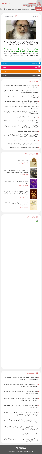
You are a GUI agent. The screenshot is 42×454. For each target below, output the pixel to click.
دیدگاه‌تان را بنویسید (9, 17)
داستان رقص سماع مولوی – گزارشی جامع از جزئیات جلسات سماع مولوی (21, 107)
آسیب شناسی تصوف (22, 160)
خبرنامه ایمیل (20, 75)
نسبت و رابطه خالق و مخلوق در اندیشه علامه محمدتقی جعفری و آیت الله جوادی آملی (21, 91)
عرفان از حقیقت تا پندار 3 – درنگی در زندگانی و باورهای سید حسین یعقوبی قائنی (16, 193)
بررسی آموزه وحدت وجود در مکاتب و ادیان (26, 140)
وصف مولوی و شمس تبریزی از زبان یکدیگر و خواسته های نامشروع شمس (21, 378)
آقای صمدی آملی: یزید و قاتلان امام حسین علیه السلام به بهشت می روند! (21, 385)
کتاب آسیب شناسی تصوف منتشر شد (28, 131)
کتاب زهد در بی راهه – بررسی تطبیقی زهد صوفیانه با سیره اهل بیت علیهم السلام (16, 171)
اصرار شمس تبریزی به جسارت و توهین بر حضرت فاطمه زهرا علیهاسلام (21, 421)
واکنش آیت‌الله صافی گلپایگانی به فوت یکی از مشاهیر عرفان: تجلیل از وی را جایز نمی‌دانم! (21, 127)
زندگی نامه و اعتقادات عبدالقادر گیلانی (27, 117)
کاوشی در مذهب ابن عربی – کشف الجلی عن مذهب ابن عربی (16, 182)
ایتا (20, 71)
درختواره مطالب (31, 217)
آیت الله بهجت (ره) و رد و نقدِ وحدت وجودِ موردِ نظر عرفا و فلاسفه (21, 440)
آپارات (20, 67)
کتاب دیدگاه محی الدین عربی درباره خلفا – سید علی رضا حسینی (16, 204)
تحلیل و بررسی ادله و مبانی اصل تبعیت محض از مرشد (23, 144)
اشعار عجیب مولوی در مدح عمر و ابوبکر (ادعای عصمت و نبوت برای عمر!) (21, 399)
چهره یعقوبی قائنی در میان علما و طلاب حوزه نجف (24, 147)
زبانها (6, 4)
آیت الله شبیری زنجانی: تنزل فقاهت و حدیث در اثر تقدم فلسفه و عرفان (21, 112)
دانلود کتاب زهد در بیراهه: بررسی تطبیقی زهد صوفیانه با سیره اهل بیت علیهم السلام (21, 86)
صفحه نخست (34, 434)
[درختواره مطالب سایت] (27, 293)
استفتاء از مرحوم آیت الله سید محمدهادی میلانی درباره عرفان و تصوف (21, 97)
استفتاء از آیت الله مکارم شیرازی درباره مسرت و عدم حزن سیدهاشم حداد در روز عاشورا (21, 102)
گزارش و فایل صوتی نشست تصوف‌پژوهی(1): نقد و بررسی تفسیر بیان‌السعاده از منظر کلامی (21, 136)
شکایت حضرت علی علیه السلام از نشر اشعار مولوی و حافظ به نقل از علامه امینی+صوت (21, 414)
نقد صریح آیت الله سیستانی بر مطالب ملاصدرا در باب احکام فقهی (21, 121)
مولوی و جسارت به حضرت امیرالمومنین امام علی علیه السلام (21, 405)
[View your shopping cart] (1, 9)
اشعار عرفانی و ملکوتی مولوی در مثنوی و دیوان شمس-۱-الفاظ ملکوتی (21, 392)
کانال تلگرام (20, 63)
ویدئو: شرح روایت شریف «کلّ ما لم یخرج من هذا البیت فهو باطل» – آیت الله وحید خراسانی (21, 43)
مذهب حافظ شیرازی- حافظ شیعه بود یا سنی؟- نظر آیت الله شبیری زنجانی (21, 428)
